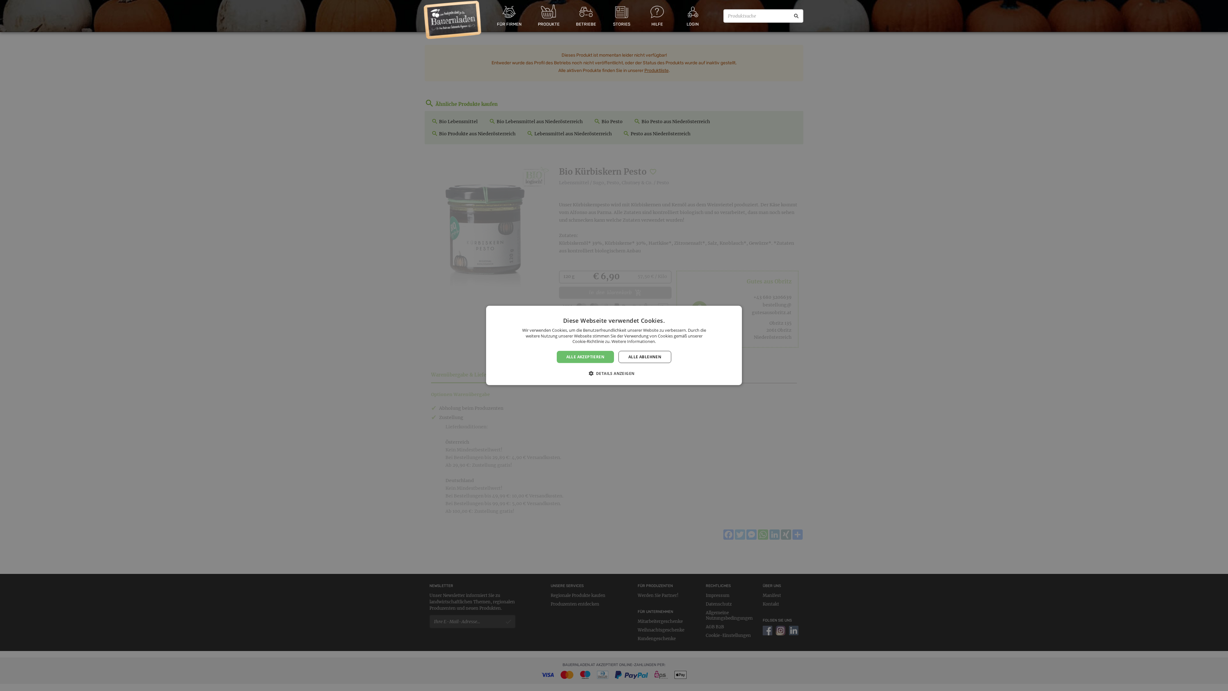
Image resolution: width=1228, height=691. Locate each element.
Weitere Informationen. (633, 341)
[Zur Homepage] (453, 20)
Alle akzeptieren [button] (585, 357)
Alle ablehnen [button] (644, 357)
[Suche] (796, 16)
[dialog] (614, 345)
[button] (614, 373)
